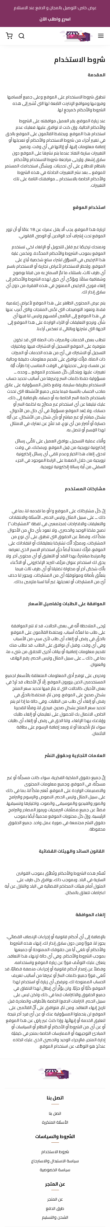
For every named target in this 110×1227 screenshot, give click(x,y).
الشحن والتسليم (55, 1217)
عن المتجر (55, 1199)
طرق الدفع (55, 1209)
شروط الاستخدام (55, 1152)
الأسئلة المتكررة (55, 1122)
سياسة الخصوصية (55, 1170)
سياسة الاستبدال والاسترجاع (55, 1161)
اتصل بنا (55, 1113)
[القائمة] (100, 36)
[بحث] (21, 36)
